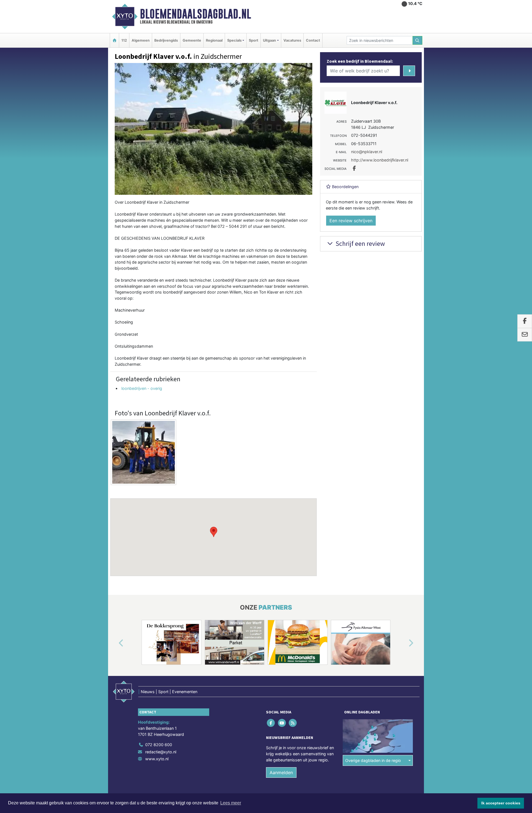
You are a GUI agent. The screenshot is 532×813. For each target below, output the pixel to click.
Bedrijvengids (166, 40)
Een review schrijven (350, 220)
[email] (525, 334)
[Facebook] (271, 723)
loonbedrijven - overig (141, 388)
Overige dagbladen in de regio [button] (373, 760)
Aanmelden (281, 772)
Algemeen (141, 40)
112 (124, 40)
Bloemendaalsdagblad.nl (195, 14)
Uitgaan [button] (269, 40)
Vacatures (292, 40)
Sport (253, 40)
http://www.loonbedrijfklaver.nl (379, 160)
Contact (313, 40)
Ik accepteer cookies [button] (500, 803)
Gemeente (192, 40)
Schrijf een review (359, 243)
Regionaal (214, 40)
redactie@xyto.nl (160, 751)
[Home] (114, 40)
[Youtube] (282, 723)
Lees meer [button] (230, 803)
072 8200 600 (158, 744)
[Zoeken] (418, 40)
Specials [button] (234, 40)
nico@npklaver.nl (366, 151)
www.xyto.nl (156, 758)
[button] (213, 532)
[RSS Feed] (293, 723)
